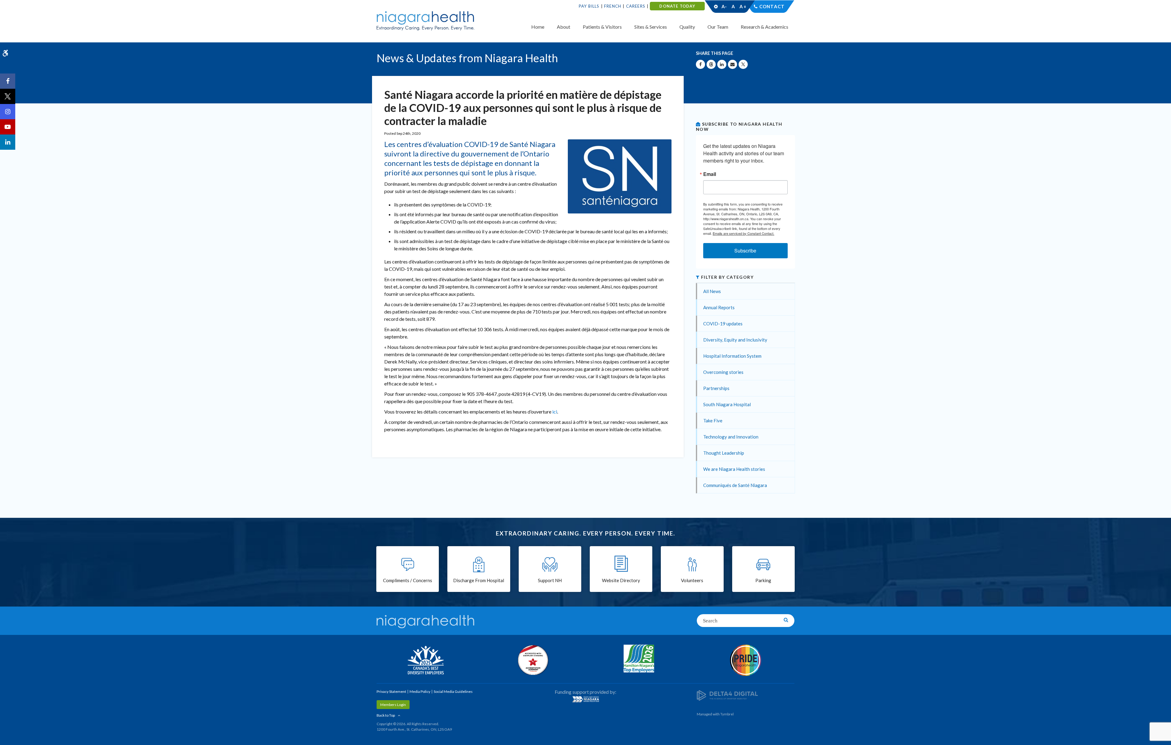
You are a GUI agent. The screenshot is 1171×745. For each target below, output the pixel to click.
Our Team (717, 27)
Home (537, 27)
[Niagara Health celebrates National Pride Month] (745, 660)
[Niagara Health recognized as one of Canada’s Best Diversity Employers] (425, 661)
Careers (635, 6)
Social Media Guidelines (453, 691)
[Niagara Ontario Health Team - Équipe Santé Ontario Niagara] (585, 699)
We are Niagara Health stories (734, 469)
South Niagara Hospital (727, 404)
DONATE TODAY (677, 6)
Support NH (550, 580)
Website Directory (621, 580)
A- (724, 6)
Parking (763, 580)
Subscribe (745, 250)
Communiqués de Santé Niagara (735, 485)
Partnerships (716, 388)
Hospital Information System (732, 356)
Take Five (712, 420)
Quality (687, 27)
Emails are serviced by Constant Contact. (743, 233)
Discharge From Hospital (478, 580)
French (612, 6)
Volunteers (692, 580)
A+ (742, 6)
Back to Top (386, 715)
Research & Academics (764, 27)
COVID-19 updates (723, 323)
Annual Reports (719, 307)
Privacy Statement (391, 691)
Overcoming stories (723, 372)
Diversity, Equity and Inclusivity (735, 339)
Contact (772, 6)
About (563, 27)
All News (712, 291)
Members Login (393, 704)
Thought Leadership (723, 453)
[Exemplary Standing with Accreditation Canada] (532, 660)
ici (554, 411)
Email (709, 174)
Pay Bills (589, 6)
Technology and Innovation (730, 436)
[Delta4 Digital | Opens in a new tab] (727, 695)
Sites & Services (650, 27)
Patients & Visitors (602, 27)
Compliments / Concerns (407, 580)
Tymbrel (727, 714)
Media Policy (420, 691)
